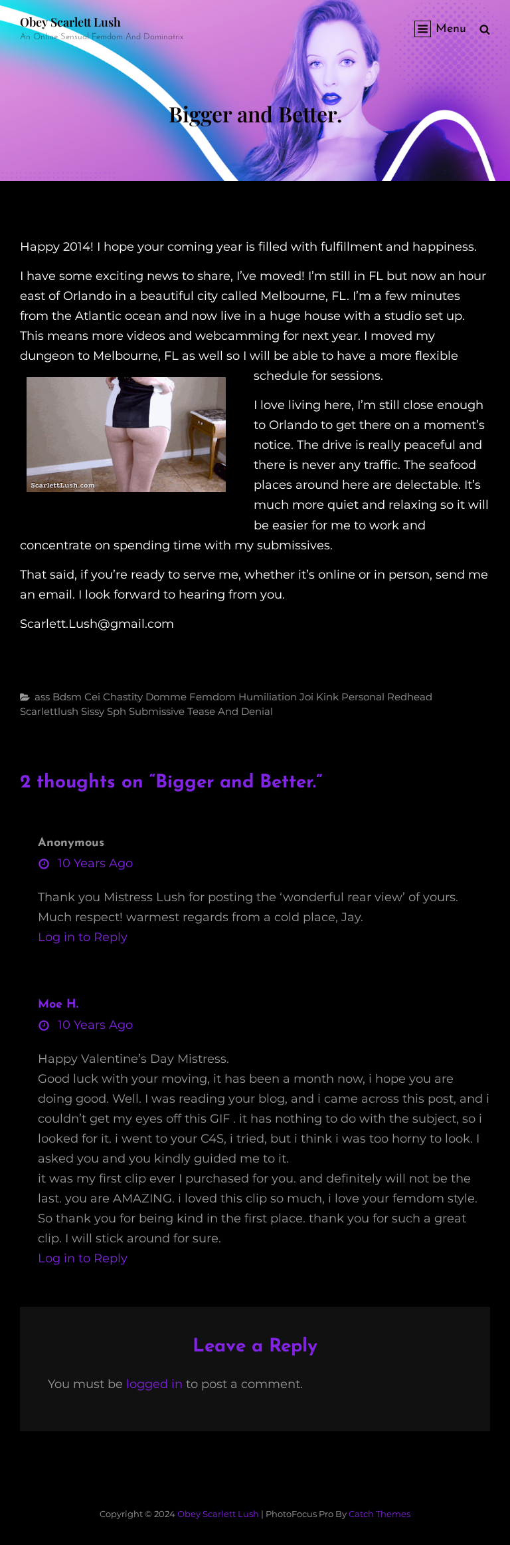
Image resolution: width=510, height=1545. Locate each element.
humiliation (267, 696)
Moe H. (58, 1005)
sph (116, 711)
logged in (154, 1384)
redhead (409, 696)
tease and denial (230, 711)
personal (362, 696)
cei (92, 696)
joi (306, 696)
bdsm (67, 696)
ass (42, 696)
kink (327, 696)
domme (166, 696)
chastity (123, 696)
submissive (157, 711)
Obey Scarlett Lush (70, 22)
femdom (212, 696)
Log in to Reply (83, 937)
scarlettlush (49, 711)
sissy (92, 711)
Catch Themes (379, 1513)
